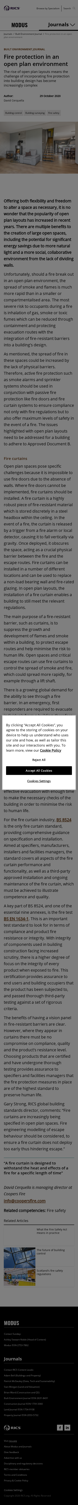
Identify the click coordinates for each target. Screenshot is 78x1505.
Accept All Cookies (39, 770)
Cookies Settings (39, 781)
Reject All (39, 760)
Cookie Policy (50, 750)
